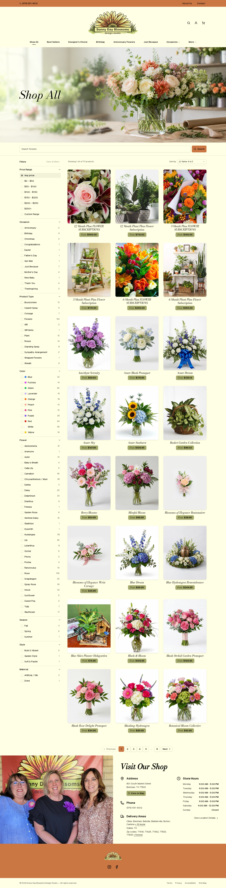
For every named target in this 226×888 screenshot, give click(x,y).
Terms (169, 883)
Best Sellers (53, 42)
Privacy (178, 883)
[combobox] (191, 161)
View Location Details (205, 818)
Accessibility (190, 883)
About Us (187, 3)
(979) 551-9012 (30, 3)
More (191, 42)
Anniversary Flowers (124, 42)
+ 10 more (140, 824)
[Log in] (196, 23)
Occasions (172, 42)
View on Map (137, 793)
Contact (201, 3)
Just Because (151, 42)
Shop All (34, 42)
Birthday (100, 42)
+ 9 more (138, 834)
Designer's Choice (77, 42)
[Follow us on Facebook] (116, 867)
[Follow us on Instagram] (109, 867)
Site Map (202, 883)
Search (201, 149)
